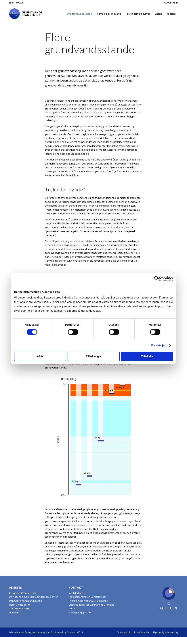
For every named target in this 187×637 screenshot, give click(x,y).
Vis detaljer (158, 345)
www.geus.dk (171, 2)
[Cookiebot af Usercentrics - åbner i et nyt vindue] (157, 278)
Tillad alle (147, 356)
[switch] (73, 332)
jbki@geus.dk (83, 612)
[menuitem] (170, 3)
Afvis (40, 356)
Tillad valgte (93, 356)
